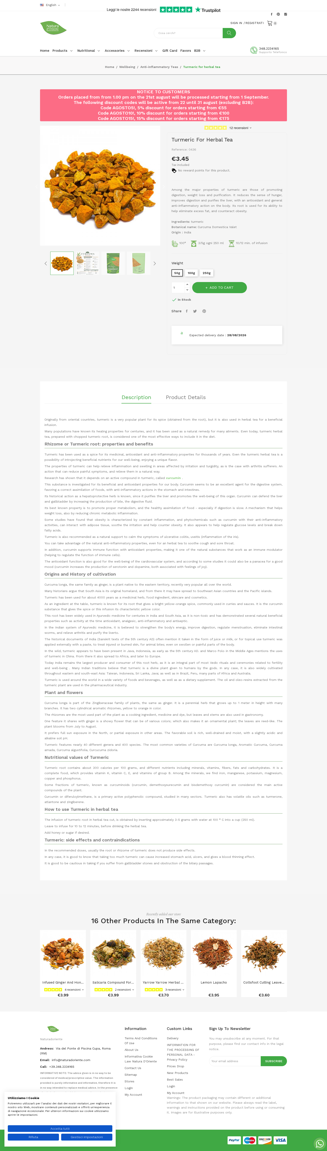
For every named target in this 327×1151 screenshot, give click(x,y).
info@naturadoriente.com (71, 1060)
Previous (36, 186)
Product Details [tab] (186, 397)
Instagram (285, 14)
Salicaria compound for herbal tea (113, 982)
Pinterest (278, 14)
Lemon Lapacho (214, 982)
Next (163, 186)
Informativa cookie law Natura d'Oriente (141, 1059)
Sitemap (131, 1074)
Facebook (271, 14)
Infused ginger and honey (63, 982)
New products (177, 1073)
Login (129, 1088)
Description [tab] (136, 397)
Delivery (172, 1038)
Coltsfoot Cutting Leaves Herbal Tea (264, 982)
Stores (129, 1081)
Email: (45, 1060)
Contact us (133, 1068)
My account (133, 1094)
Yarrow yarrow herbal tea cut (163, 982)
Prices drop (175, 1066)
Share (187, 311)
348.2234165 (269, 49)
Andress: (47, 1048)
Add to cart (222, 287)
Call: (44, 1066)
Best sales (175, 1079)
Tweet (195, 311)
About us (131, 1050)
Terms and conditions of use (141, 1040)
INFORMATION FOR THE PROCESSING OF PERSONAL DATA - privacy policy (183, 1052)
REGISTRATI (254, 23)
